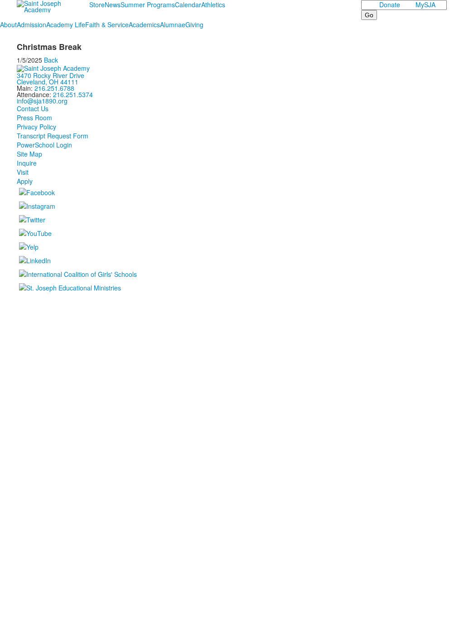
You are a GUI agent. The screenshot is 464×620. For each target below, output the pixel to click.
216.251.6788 (54, 88)
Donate (389, 4)
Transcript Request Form (52, 135)
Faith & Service (107, 24)
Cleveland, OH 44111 (47, 81)
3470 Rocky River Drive (50, 75)
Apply (25, 181)
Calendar (188, 4)
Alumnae (172, 24)
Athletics (213, 4)
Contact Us (32, 108)
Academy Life (65, 24)
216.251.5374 (73, 94)
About (8, 24)
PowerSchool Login (44, 144)
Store (97, 4)
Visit (23, 172)
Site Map (29, 153)
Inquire (27, 162)
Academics (144, 24)
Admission (31, 24)
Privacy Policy (36, 126)
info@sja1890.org (42, 100)
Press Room (34, 117)
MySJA (425, 4)
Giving (194, 24)
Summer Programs (148, 4)
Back (51, 59)
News (113, 4)
